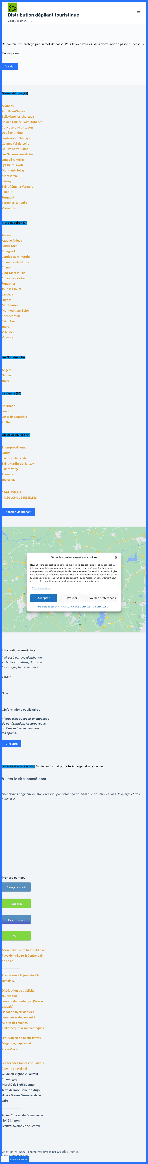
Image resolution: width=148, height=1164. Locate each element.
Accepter (43, 598)
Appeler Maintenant (18, 512)
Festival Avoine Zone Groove (21, 1126)
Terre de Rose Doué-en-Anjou (22, 1090)
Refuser (72, 598)
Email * (6, 676)
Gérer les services (41, 588)
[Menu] (138, 12)
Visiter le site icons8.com (24, 779)
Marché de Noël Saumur (18, 1085)
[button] (116, 557)
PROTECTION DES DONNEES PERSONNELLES (84, 606)
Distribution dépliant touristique (43, 15)
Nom (5, 693)
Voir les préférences (102, 598)
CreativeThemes (67, 1152)
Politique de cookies (48, 606)
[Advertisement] (74, 833)
